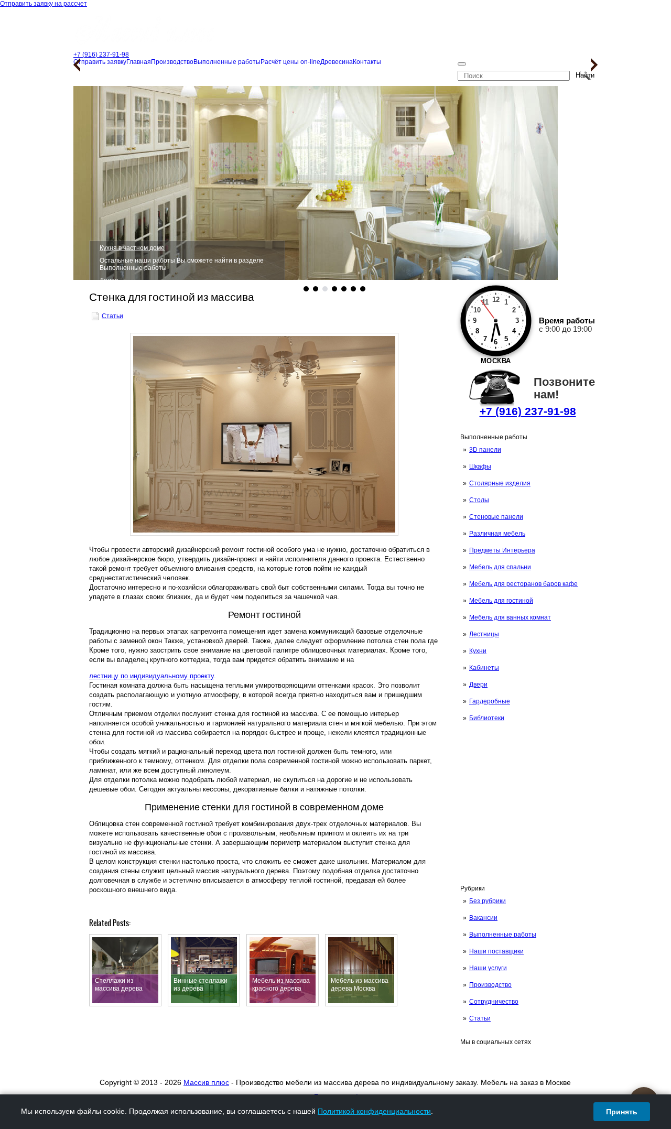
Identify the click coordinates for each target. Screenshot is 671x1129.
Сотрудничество (493, 1001)
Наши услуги (488, 968)
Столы (479, 500)
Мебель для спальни (500, 567)
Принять (621, 1112)
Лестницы (484, 634)
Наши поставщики (496, 951)
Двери (478, 684)
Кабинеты (484, 667)
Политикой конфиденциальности (374, 1111)
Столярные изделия (500, 483)
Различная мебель (497, 533)
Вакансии (483, 917)
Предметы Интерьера (502, 550)
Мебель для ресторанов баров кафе (523, 584)
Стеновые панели (496, 516)
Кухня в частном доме (132, 248)
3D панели (485, 449)
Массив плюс (206, 1082)
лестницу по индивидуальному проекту (151, 676)
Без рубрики (487, 901)
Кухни (477, 651)
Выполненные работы (502, 934)
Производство (490, 985)
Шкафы (480, 466)
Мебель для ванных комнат (510, 617)
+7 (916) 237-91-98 (528, 411)
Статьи (480, 1018)
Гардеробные (489, 701)
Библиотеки (486, 718)
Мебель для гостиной (501, 600)
